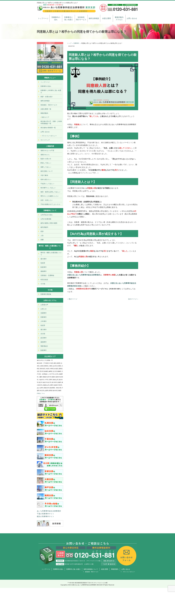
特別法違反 (44, 279)
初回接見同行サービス (81, 18)
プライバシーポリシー (49, 136)
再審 (42, 239)
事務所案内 (44, 113)
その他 (43, 284)
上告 (42, 235)
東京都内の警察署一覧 (48, 127)
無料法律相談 (94, 18)
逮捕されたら (45, 154)
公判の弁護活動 (46, 219)
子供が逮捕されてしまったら (50, 204)
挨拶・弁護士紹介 (47, 96)
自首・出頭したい (47, 200)
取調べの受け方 (46, 159)
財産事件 (44, 267)
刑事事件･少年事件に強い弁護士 (51, 91)
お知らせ (44, 309)
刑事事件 (76, 43)
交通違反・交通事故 (47, 275)
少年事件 (44, 321)
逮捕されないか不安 (47, 150)
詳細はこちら (41, 393)
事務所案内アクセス (119, 18)
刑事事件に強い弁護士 (68, 18)
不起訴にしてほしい (47, 183)
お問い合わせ (132, 18)
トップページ (43, 18)
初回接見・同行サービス (49, 105)
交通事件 (44, 313)
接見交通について (47, 171)
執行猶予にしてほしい (48, 188)
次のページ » (133, 299)
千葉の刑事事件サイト (45, 513)
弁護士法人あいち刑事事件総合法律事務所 (83, 275)
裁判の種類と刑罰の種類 (49, 223)
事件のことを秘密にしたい (50, 196)
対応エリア (45, 117)
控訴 (42, 231)
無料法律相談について (91, 569)
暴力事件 (44, 259)
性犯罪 (43, 263)
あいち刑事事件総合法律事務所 (49, 511)
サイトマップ (45, 140)
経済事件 (44, 338)
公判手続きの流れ (47, 215)
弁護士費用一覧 (46, 109)
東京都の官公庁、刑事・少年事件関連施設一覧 (51, 122)
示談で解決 (44, 175)
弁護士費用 (106, 18)
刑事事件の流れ (56, 18)
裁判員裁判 (44, 227)
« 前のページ (72, 299)
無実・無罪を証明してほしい (50, 192)
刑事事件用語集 (46, 294)
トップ (69, 43)
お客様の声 (44, 305)
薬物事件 (44, 271)
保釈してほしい (46, 167)
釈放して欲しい (46, 163)
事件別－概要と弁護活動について (51, 253)
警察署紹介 (44, 346)
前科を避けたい (46, 179)
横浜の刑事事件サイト (45, 516)
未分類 (43, 334)
